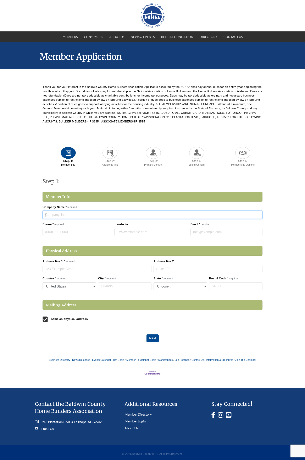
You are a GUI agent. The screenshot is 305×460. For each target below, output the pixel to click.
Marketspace (165, 359)
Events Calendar (101, 359)
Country (54, 278)
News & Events (143, 37)
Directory (208, 37)
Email (200, 224)
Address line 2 (164, 261)
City (107, 278)
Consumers (93, 37)
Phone (53, 224)
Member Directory (138, 414)
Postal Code (224, 278)
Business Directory (59, 359)
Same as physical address (69, 319)
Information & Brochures (219, 359)
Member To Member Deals (141, 359)
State (163, 278)
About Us (116, 37)
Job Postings (182, 359)
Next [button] (152, 338)
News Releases (81, 359)
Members (70, 37)
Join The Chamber (245, 359)
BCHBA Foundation (177, 37)
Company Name (60, 207)
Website (122, 224)
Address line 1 (59, 261)
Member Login (135, 421)
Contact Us (233, 37)
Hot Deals (118, 359)
